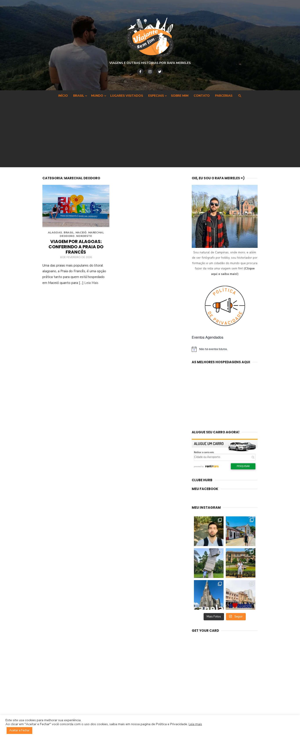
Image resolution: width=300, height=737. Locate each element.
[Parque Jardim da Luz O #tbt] (240, 563)
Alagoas (55, 232)
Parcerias (223, 96)
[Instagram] (150, 71)
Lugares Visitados (126, 96)
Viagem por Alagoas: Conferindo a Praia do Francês (76, 246)
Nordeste (84, 236)
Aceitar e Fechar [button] (19, 730)
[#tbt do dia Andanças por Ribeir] (240, 595)
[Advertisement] (150, 133)
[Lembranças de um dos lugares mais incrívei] (209, 563)
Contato (202, 96)
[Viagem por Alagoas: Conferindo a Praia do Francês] (75, 206)
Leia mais (195, 724)
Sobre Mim (179, 96)
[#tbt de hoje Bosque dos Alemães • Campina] (209, 531)
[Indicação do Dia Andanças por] (209, 595)
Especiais (156, 96)
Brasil (78, 96)
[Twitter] (159, 71)
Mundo (97, 96)
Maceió (81, 232)
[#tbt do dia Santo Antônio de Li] (240, 531)
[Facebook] (140, 71)
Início (63, 96)
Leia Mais (91, 283)
